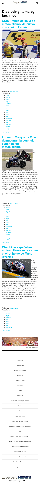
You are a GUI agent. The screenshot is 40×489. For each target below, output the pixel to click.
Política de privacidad (20, 370)
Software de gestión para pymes (20, 446)
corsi (7, 130)
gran (7, 217)
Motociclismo (14, 91)
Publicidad (20, 360)
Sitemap (4, 472)
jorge (7, 105)
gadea (8, 126)
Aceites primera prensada (20, 467)
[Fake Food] (20, 341)
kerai (20, 431)
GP (7, 109)
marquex (8, 234)
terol (7, 114)
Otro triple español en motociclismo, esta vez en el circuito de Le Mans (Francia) (20, 252)
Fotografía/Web (20, 365)
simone (8, 128)
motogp (8, 238)
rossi (7, 111)
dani (7, 122)
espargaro (9, 118)
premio (8, 215)
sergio (8, 97)
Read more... (6, 133)
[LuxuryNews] (20, 3)
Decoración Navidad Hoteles (20, 421)
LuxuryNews (20, 355)
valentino (8, 103)
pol (7, 116)
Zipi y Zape (20, 395)
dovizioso (9, 232)
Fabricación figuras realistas (20, 411)
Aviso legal (20, 375)
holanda (8, 213)
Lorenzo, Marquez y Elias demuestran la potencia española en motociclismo (19, 142)
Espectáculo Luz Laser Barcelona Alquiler (20, 441)
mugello (8, 120)
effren (7, 323)
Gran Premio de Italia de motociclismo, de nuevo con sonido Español (18, 24)
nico (7, 113)
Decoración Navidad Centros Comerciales (20, 426)
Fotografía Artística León (20, 451)
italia (7, 95)
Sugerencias (20, 385)
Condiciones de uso (20, 380)
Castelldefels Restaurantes (20, 462)
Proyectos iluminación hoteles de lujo (20, 436)
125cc (8, 240)
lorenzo (8, 101)
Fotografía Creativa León (20, 457)
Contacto (20, 390)
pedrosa (8, 124)
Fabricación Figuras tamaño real (20, 406)
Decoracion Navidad (20, 416)
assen (8, 236)
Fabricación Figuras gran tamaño (20, 400)
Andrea (8, 207)
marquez (8, 107)
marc (7, 99)
